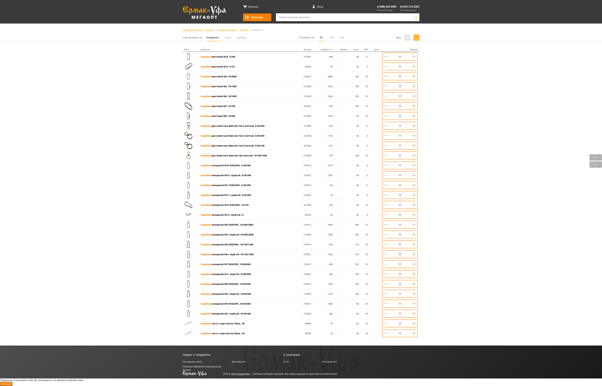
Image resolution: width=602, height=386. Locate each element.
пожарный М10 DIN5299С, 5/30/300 (226, 165)
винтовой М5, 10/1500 (219, 86)
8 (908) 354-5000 (386, 6)
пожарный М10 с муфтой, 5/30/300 (226, 175)
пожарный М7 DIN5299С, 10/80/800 (226, 264)
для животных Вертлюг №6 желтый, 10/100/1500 (234, 155)
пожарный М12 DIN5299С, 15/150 (224, 204)
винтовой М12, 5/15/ (218, 66)
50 (321, 37)
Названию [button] (212, 37)
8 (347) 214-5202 (409, 6)
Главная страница (192, 29)
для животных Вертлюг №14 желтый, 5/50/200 (232, 135)
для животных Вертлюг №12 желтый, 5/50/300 (232, 125)
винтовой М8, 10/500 (218, 115)
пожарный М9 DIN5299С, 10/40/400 (226, 303)
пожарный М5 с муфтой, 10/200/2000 (227, 234)
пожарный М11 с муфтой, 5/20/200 (226, 195)
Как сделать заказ (192, 361)
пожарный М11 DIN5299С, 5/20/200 (226, 185)
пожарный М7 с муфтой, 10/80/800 (226, 274)
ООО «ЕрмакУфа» (240, 373)
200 (342, 37)
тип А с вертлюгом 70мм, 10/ (223, 323)
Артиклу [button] (242, 37)
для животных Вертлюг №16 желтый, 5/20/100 (232, 145)
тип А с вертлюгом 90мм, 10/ (223, 333)
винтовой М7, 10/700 (218, 106)
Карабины (257, 29)
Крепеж (244, 29)
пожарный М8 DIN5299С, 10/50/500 (226, 283)
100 (331, 37)
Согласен (6, 383)
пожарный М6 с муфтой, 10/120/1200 (227, 254)
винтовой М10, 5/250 (218, 56)
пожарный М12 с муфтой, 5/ (222, 214)
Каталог (210, 29)
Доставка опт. (239, 361)
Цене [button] (228, 37)
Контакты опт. (330, 361)
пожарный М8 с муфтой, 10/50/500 (226, 293)
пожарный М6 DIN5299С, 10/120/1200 (227, 244)
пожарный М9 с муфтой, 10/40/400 (226, 313)
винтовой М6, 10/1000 (219, 96)
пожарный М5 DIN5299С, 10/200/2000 (227, 224)
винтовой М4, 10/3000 (219, 76)
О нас (286, 361)
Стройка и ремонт (227, 29)
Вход (320, 6)
